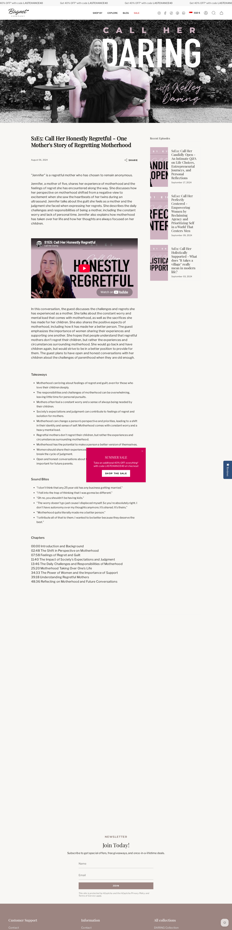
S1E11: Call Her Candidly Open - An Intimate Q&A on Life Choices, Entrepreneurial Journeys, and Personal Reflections (183, 164)
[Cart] (221, 13)
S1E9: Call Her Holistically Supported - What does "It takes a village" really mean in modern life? (184, 260)
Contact (13, 927)
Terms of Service (87, 895)
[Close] (142, 451)
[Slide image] (116, 71)
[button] (97, 13)
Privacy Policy (138, 893)
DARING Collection (166, 927)
